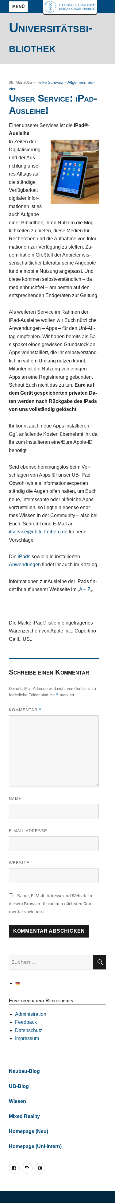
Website (19, 863)
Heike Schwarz (50, 82)
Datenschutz (28, 1030)
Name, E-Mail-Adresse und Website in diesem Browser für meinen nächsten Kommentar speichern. (52, 904)
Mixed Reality (24, 1116)
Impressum (27, 1038)
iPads (24, 556)
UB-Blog (19, 1086)
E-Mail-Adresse (28, 831)
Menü (18, 6)
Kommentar (25, 710)
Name (15, 798)
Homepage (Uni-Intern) (35, 1146)
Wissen (17, 1101)
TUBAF (70, 7)
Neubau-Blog (24, 1071)
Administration (30, 1014)
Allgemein (76, 82)
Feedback (26, 1022)
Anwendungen (25, 564)
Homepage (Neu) (28, 1131)
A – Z (84, 589)
